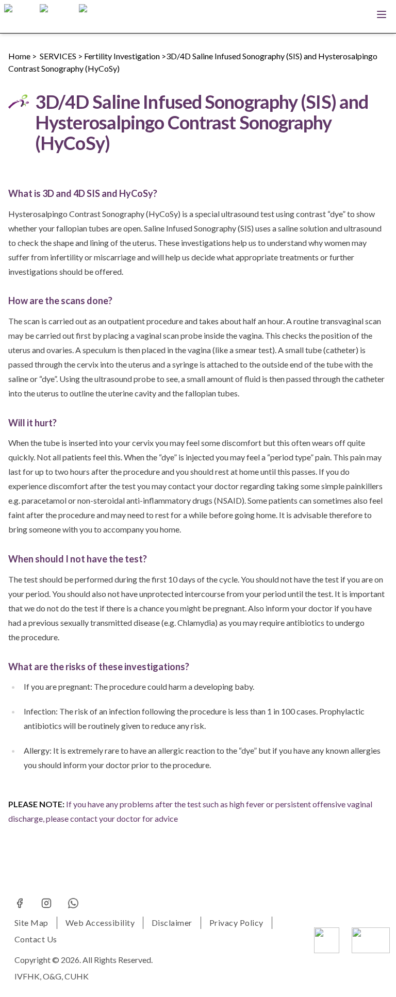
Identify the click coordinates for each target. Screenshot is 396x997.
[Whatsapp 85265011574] (73, 903)
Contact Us (35, 939)
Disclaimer (172, 922)
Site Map (31, 922)
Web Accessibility (100, 922)
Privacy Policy (236, 922)
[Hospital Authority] (326, 940)
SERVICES (58, 56)
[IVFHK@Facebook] (19, 903)
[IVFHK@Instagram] (46, 903)
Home (19, 56)
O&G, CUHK (66, 976)
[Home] (20, 16)
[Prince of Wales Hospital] (371, 940)
